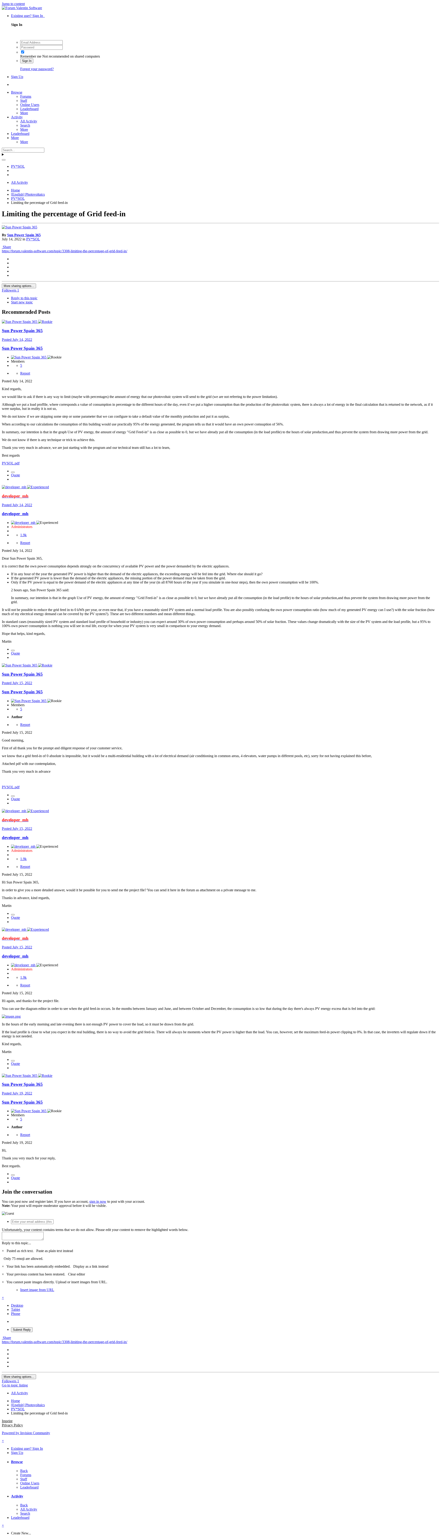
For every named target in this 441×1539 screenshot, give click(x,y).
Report (25, 373)
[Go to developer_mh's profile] (14, 487)
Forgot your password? (37, 69)
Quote (15, 475)
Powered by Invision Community (26, 1433)
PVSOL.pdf (11, 463)
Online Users (29, 105)
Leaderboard (29, 109)
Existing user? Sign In (28, 16)
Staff (23, 101)
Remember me (30, 56)
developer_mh (15, 513)
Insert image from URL (37, 1290)
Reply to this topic (24, 298)
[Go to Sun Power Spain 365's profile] (19, 227)
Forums (25, 96)
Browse (16, 92)
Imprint (7, 1421)
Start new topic (22, 302)
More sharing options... (19, 286)
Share (6, 247)
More (24, 113)
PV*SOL (33, 239)
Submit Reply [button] (22, 1329)
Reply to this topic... (16, 1243)
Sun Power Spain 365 (24, 235)
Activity (17, 117)
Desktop (17, 1305)
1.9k (23, 535)
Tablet (15, 1309)
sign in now (97, 1201)
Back (24, 1471)
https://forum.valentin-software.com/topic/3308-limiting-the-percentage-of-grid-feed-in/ (64, 251)
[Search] (4, 160)
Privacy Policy (12, 1425)
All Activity (28, 121)
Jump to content (13, 4)
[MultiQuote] (13, 472)
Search (25, 125)
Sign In (26, 61)
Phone (15, 1314)
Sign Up (17, 77)
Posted (17, 340)
